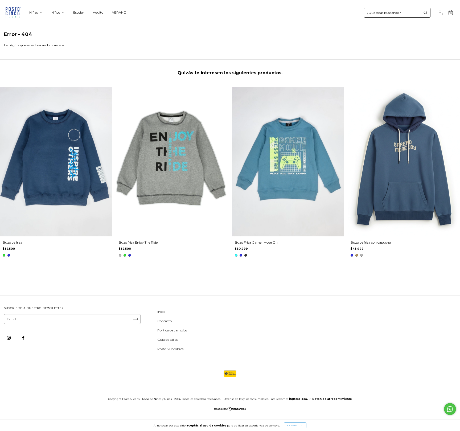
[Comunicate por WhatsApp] (450, 409)
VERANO (119, 12)
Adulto (98, 12)
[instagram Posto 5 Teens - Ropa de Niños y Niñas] (9, 338)
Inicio (161, 312)
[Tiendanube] (230, 410)
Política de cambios (172, 330)
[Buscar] (425, 12)
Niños (56, 12)
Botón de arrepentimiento (332, 399)
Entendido (295, 425)
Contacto (164, 321)
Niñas (34, 12)
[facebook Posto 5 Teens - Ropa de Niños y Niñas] (23, 338)
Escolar (78, 12)
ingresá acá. (298, 399)
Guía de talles (167, 340)
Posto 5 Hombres (170, 349)
